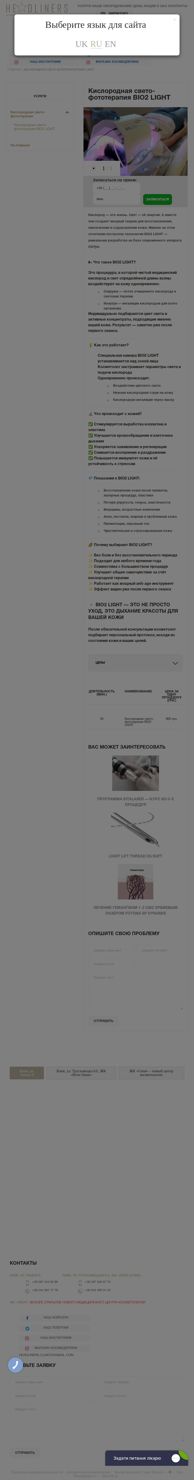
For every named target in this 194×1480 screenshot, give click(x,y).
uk (81, 44)
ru (96, 44)
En (110, 44)
